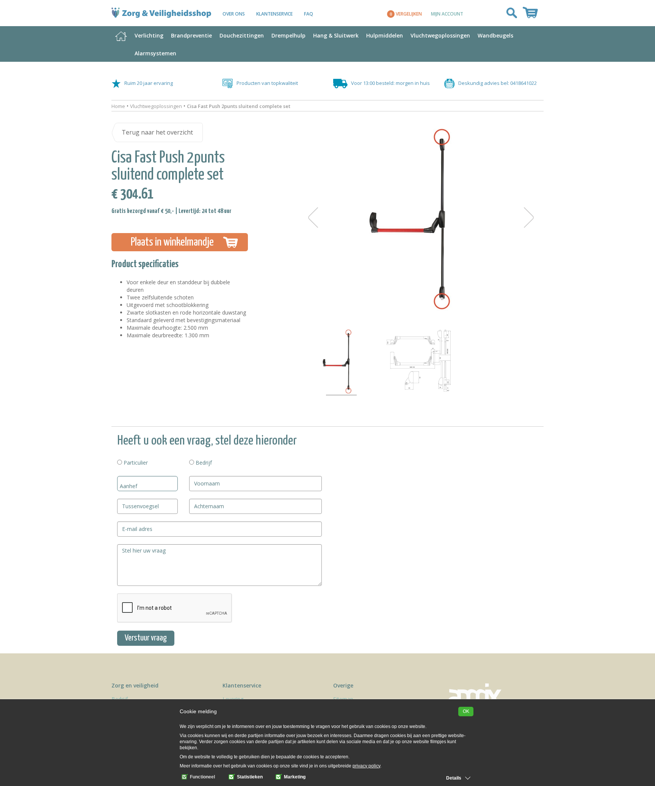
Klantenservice (274, 14)
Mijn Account (447, 13)
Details (453, 778)
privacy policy (366, 766)
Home (118, 106)
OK (466, 711)
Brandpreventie (191, 35)
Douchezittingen (241, 35)
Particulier (135, 462)
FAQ (308, 14)
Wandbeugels (495, 35)
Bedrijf (203, 462)
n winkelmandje (172, 242)
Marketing (294, 777)
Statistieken (249, 777)
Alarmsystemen (155, 53)
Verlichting (149, 35)
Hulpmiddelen (384, 35)
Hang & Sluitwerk (336, 35)
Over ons (234, 14)
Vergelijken (406, 14)
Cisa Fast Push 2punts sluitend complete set (238, 106)
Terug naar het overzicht (157, 132)
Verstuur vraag (146, 638)
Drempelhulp (288, 35)
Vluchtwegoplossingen (440, 35)
